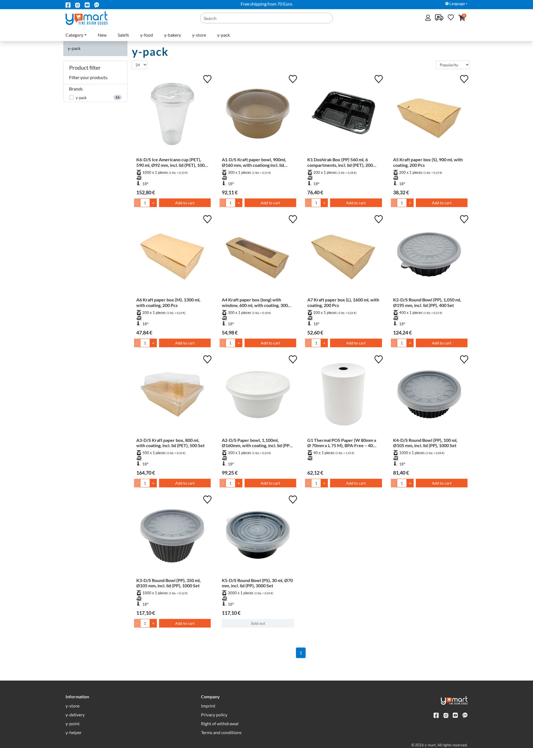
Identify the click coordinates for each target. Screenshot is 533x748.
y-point (73, 723)
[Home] (91, 17)
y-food (146, 34)
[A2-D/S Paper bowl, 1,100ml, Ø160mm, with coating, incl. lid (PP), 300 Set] (257, 395)
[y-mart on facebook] (68, 4)
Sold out (258, 623)
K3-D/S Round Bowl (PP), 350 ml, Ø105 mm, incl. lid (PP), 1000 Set (168, 583)
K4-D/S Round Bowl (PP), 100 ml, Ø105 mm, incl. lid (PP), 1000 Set (425, 442)
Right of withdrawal (219, 723)
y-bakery (172, 34)
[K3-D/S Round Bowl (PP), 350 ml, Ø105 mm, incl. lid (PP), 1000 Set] (172, 535)
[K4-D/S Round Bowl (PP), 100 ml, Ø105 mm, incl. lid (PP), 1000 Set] (429, 395)
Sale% (123, 34)
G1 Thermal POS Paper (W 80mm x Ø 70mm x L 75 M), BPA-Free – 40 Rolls (341, 442)
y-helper (74, 732)
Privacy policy (214, 714)
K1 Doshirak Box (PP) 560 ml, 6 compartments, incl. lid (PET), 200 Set (340, 162)
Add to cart (185, 202)
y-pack (223, 34)
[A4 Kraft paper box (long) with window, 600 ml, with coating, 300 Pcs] (257, 255)
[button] (462, 18)
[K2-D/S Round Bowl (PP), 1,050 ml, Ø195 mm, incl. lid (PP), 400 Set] (429, 255)
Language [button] (457, 3)
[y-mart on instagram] (77, 4)
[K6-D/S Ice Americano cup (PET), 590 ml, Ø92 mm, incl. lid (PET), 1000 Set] (172, 115)
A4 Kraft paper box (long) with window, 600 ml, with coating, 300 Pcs (255, 302)
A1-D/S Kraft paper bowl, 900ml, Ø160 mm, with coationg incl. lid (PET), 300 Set (254, 162)
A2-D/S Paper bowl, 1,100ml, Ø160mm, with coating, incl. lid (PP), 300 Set (257, 442)
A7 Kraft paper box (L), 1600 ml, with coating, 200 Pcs (343, 302)
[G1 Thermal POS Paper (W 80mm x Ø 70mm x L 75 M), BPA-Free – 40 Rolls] (343, 395)
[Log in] (428, 18)
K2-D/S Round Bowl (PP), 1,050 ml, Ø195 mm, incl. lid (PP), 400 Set (427, 302)
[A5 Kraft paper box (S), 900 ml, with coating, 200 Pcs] (429, 115)
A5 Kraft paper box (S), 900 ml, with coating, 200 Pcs (428, 162)
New (102, 34)
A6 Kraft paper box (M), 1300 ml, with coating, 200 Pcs (168, 302)
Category (74, 34)
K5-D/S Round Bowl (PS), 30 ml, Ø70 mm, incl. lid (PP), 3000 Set (257, 583)
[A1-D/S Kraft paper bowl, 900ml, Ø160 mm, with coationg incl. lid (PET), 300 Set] (257, 115)
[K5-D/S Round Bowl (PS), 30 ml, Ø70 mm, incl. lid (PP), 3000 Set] (257, 535)
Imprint (208, 705)
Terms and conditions (221, 732)
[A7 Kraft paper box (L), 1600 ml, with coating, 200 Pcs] (343, 255)
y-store (199, 34)
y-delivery (75, 714)
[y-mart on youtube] (87, 4)
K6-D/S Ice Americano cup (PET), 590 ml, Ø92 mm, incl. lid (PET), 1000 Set (171, 162)
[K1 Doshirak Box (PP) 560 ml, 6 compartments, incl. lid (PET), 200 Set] (343, 115)
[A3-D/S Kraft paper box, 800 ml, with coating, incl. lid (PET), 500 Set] (172, 395)
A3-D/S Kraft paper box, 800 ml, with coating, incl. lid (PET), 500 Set (170, 442)
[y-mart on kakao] (96, 4)
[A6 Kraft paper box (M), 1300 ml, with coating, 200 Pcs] (172, 255)
